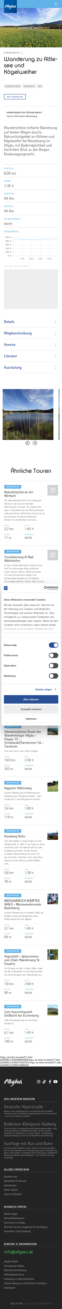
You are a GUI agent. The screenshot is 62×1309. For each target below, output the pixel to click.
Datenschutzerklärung (15, 1270)
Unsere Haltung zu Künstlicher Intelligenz (25, 1283)
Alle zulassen (31, 699)
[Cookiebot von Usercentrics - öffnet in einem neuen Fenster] (44, 588)
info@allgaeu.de (18, 1251)
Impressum (9, 1287)
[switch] (53, 655)
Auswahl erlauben (31, 709)
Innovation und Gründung (17, 1231)
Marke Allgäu (11, 1213)
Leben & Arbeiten (13, 1194)
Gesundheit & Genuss (15, 1180)
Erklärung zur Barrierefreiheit (19, 1279)
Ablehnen (31, 718)
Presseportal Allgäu (14, 1265)
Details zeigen (43, 689)
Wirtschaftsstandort (14, 1218)
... (24, 52)
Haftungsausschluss (14, 1274)
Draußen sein (10, 1176)
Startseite (12, 53)
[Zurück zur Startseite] (31, 6)
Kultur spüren (11, 1189)
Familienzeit (10, 1185)
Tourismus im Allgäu (14, 1222)
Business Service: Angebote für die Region (26, 1227)
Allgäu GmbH (11, 1261)
